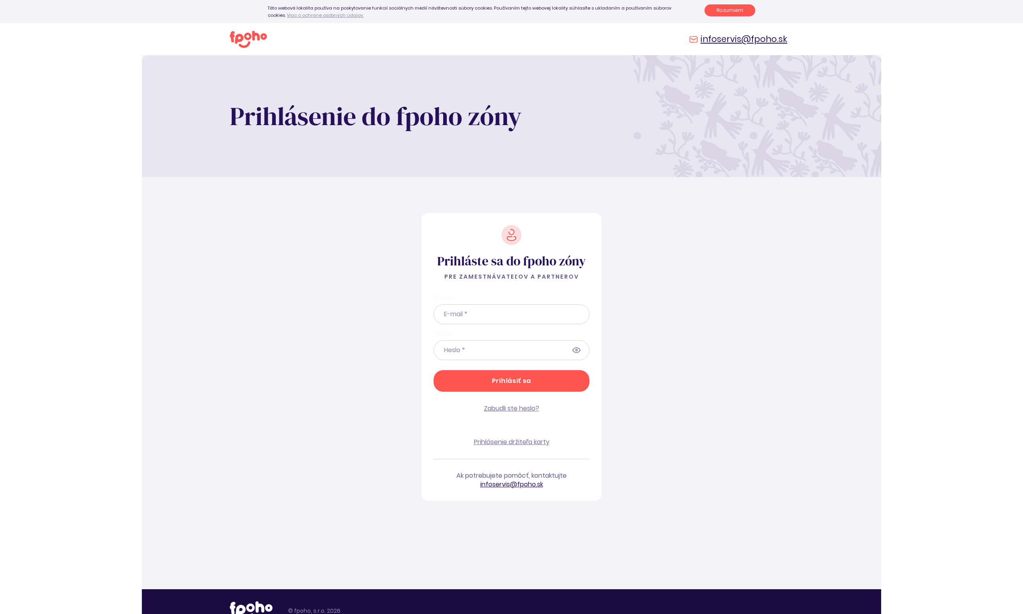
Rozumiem (729, 10)
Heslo (445, 333)
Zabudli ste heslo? (511, 408)
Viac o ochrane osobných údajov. (325, 15)
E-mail (446, 297)
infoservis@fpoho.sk (744, 39)
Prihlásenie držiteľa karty (511, 442)
